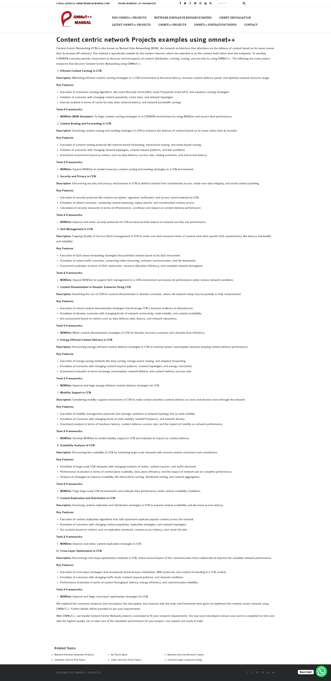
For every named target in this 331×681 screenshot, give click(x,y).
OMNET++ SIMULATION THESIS (215, 25)
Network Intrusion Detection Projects (74, 654)
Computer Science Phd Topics (70, 659)
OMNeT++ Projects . (88, 672)
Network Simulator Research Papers (183, 18)
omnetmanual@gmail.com (93, 3)
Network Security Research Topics (185, 654)
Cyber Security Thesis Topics (126, 659)
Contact (251, 25)
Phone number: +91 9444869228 (137, 3)
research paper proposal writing (184, 659)
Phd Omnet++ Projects (129, 18)
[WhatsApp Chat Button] (321, 671)
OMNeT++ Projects (172, 25)
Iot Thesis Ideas (119, 654)
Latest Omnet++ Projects (131, 25)
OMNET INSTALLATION (235, 18)
